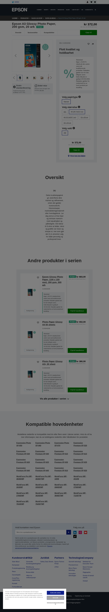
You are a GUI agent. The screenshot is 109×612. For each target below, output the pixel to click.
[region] (34, 598)
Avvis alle (55, 597)
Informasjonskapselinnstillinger (55, 603)
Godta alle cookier (55, 592)
